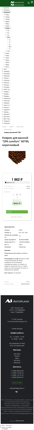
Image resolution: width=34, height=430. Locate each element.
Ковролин (7, 98)
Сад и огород (8, 105)
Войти (3, 425)
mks (5, 69)
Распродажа (8, 123)
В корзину (9, 211)
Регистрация (9, 425)
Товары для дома (10, 92)
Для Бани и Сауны (10, 116)
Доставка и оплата (16, 217)
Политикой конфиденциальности (21, 413)
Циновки (8, 62)
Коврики (7, 12)
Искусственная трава (11, 107)
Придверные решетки (11, 96)
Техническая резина (11, 80)
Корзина (4, 427)
